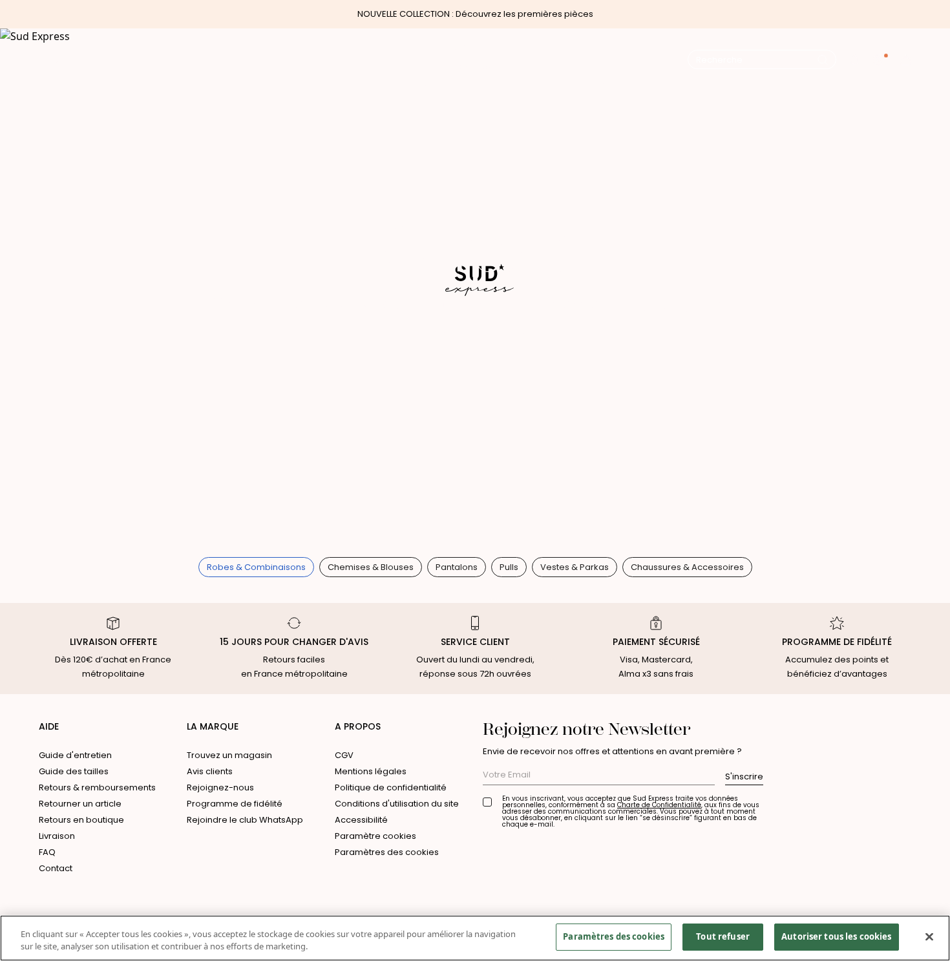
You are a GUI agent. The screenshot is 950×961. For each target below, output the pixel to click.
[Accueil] (475, 59)
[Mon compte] (880, 59)
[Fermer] (929, 936)
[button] (854, 59)
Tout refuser (723, 936)
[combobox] (757, 60)
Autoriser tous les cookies (836, 936)
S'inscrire (744, 776)
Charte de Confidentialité (659, 805)
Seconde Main (582, 84)
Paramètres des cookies (387, 852)
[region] (475, 938)
